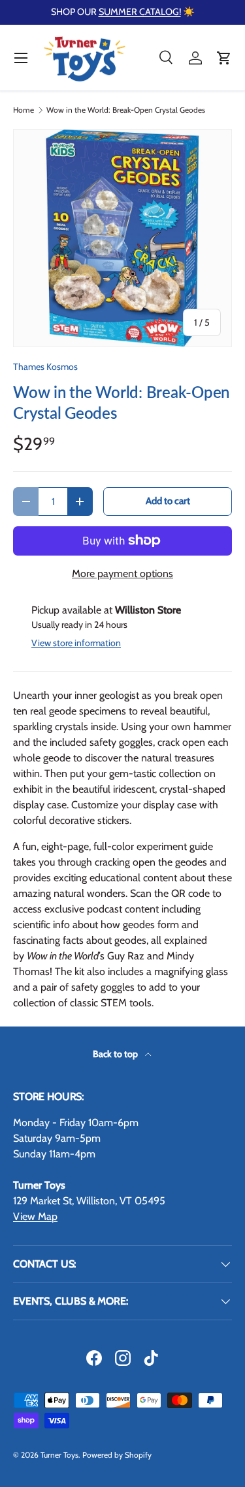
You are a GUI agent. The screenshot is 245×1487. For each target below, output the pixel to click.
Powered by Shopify (117, 1455)
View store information (76, 643)
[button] (224, 58)
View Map (35, 1216)
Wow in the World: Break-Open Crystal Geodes (125, 110)
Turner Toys (59, 1455)
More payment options (122, 573)
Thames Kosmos (45, 367)
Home (23, 110)
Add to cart (168, 501)
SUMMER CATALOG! (140, 12)
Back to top (116, 1054)
